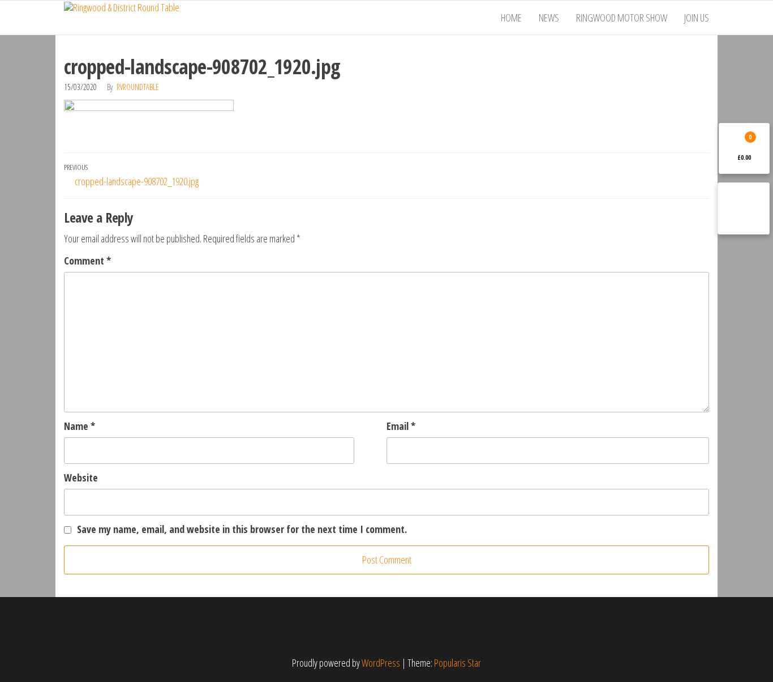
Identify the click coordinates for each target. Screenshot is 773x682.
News (549, 17)
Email (400, 426)
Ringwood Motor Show (621, 17)
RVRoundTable (138, 87)
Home (511, 17)
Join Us (696, 17)
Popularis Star (457, 663)
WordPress (381, 663)
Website (81, 477)
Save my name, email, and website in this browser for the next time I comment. (242, 529)
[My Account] (743, 208)
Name (79, 426)
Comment (87, 260)
